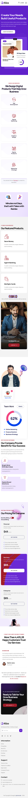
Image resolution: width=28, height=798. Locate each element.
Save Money (9, 241)
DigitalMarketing (14, 120)
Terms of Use (4, 763)
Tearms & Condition (5, 765)
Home (2, 744)
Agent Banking (10, 263)
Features (3, 755)
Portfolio (3, 753)
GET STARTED (14, 537)
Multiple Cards (9, 284)
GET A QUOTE (9, 705)
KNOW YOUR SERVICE (8, 31)
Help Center (4, 768)
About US (3, 748)
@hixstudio (18, 795)
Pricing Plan (3, 746)
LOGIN (22, 3)
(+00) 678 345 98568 (7, 780)
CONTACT (13, 345)
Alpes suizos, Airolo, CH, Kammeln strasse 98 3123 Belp (14, 785)
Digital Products (14, 152)
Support (3, 772)
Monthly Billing (5, 517)
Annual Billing (5, 519)
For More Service (14, 341)
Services (15, 180)
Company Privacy (5, 770)
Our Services (4, 751)
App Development (14, 103)
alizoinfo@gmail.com (7, 782)
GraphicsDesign (14, 136)
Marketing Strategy (14, 169)
